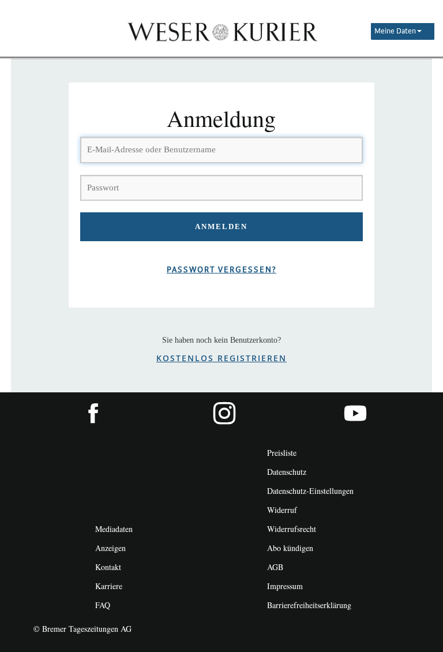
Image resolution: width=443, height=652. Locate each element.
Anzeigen (110, 547)
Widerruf (282, 509)
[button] (402, 31)
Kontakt (108, 566)
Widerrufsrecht (291, 528)
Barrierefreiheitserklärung (309, 604)
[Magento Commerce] (221, 31)
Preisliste (281, 452)
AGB (275, 566)
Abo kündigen (290, 547)
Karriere (108, 585)
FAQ (102, 604)
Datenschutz (286, 471)
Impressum (285, 585)
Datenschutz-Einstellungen (310, 490)
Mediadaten (114, 528)
